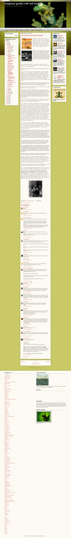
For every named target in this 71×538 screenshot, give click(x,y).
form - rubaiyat (7, 509)
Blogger (44, 535)
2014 (8, 99)
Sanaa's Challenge (7, 475)
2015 (8, 98)
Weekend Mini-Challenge (8, 497)
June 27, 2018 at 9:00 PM (27, 291)
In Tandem (6, 418)
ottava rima (6, 518)
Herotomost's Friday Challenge (9, 416)
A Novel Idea (7, 374)
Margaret (24, 286)
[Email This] (36, 200)
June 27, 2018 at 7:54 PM (27, 284)
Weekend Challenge (7, 496)
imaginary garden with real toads (22, 4)
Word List (6, 498)
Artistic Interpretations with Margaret (10, 381)
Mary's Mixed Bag (7, 442)
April (8, 89)
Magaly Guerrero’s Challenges (9, 434)
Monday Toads (7, 447)
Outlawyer (25, 211)
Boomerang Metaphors (8, 389)
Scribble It (6, 476)
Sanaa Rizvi (25, 239)
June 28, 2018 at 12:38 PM (27, 315)
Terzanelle (6, 488)
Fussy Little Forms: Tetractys (11, 80)
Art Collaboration (7, 378)
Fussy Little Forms (7, 406)
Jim (24, 230)
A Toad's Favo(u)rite (8, 375)
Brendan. (6, 390)
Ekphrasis (6, 395)
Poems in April (7, 464)
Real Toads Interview (8, 470)
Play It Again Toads (7, 461)
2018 (8, 44)
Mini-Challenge (7, 445)
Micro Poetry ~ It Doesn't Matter (10, 66)
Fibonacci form (7, 402)
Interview (28, 202)
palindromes (6, 519)
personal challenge (7, 520)
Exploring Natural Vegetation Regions (10, 399)
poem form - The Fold (8, 523)
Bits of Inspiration (7, 385)
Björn (5, 386)
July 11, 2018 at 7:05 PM (27, 354)
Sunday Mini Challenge (8, 485)
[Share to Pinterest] (40, 200)
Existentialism (7, 397)
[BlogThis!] (37, 200)
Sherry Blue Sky (26, 293)
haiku (5, 512)
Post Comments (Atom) (37, 367)
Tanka (5, 487)
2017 (8, 95)
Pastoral (6, 455)
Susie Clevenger (25, 331)
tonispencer (25, 262)
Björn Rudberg (7, 388)
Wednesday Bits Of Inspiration (9, 495)
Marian (24, 308)
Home (7, 30)
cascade (6, 503)
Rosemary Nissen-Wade (27, 268)
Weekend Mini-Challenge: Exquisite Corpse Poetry (61, 77)
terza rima (6, 530)
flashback (6, 508)
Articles (6, 380)
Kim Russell (6, 431)
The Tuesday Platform (10, 64)
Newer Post (23, 361)
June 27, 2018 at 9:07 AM (27, 237)
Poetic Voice (6, 465)
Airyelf (38, 535)
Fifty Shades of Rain (11, 82)
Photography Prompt (8, 458)
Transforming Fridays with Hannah (10, 492)
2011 (7, 103)
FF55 (5, 400)
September (9, 50)
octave (5, 517)
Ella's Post (6, 396)
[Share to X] (38, 200)
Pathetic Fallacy (7, 456)
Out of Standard (7, 453)
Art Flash (6, 379)
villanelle (6, 533)
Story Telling (6, 481)
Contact (32, 30)
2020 (8, 41)
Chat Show (25, 202)
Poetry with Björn (7, 466)
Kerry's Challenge (7, 429)
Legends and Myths (7, 432)
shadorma (6, 528)
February (9, 92)
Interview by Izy (7, 421)
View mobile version (35, 363)
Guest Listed (6, 411)
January (9, 93)
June (8, 54)
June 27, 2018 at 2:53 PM (27, 260)
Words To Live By (61, 67)
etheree (6, 507)
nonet (5, 516)
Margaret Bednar (7, 439)
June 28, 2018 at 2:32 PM (27, 324)
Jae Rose (24, 206)
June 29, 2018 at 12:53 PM (27, 329)
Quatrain (6, 469)
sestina (5, 527)
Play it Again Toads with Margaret (10, 463)
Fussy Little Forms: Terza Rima (61, 51)
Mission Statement (19, 30)
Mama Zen (6, 437)
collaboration (6, 506)
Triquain (6, 493)
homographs (6, 513)
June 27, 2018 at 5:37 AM (27, 215)
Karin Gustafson (7, 426)
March (8, 90)
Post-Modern (6, 468)
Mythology (6, 449)
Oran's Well (6, 452)
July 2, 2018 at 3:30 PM (26, 340)
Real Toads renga (7, 471)
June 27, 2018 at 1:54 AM (27, 209)
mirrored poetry (7, 514)
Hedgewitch (6, 412)
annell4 (24, 301)
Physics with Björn (7, 459)
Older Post (48, 361)
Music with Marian (7, 448)
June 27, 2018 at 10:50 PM (27, 299)
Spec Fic (6, 480)
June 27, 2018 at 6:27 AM (27, 228)
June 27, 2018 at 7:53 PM (27, 279)
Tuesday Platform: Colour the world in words (11, 78)
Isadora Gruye (7, 422)
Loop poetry (6, 433)
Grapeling (6, 410)
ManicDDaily (7, 438)
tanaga (5, 529)
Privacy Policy (38, 30)
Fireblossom (25, 338)
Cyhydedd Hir (7, 394)
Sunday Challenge (7, 482)
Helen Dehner (7, 413)
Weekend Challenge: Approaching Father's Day (10, 73)
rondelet (6, 524)
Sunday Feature (7, 484)
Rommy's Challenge (7, 474)
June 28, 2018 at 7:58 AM (27, 306)
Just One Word (7, 425)
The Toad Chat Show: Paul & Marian (10, 61)
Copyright (27, 30)
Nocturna (6, 450)
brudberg (24, 317)
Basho (5, 384)
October (9, 48)
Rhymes (6, 472)
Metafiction (6, 443)
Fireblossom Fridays (8, 404)
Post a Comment (24, 356)
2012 (8, 102)
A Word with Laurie (8, 377)
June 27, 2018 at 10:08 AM (27, 252)
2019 (8, 43)
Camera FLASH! (10, 86)
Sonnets (6, 479)
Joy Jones (6, 423)
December (9, 45)
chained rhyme (7, 504)
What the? (9, 75)
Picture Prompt (7, 460)
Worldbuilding (7, 502)
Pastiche (6, 454)
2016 (8, 96)
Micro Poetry (6, 444)
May (8, 87)
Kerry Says (6, 428)
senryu (5, 525)
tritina (5, 531)
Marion (24, 254)
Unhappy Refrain (10, 67)
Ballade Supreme (7, 383)
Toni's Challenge (7, 491)
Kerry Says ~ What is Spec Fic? (11, 58)
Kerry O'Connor (26, 217)
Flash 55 (6, 405)
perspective (6, 522)
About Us (12, 30)
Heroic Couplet (7, 415)
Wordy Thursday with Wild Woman (10, 501)
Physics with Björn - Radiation (11, 56)
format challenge (7, 511)
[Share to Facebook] (39, 200)
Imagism (6, 417)
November (9, 47)
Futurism (6, 407)
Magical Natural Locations (8, 436)
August (9, 51)
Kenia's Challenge (7, 427)
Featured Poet (7, 401)
